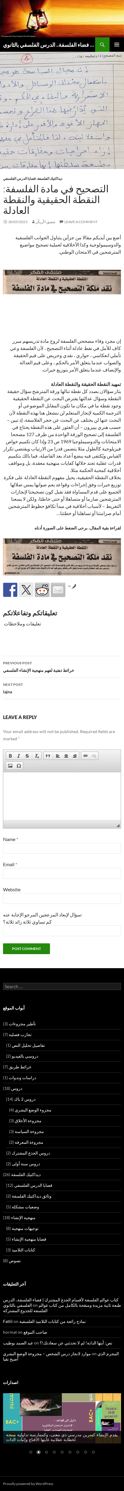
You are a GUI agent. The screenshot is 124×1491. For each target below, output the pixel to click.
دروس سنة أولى (26, 1163)
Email (10, 864)
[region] (62, 1427)
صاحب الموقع (35, 1332)
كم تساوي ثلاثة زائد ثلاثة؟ (27, 922)
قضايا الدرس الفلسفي (19, 178)
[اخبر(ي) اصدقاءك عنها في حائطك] (10, 590)
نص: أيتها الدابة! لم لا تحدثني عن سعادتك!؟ (76, 1342)
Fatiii (8, 1321)
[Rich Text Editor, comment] (62, 796)
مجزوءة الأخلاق (28, 1120)
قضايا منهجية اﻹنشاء (29, 1239)
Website (11, 889)
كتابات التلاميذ (23, 1249)
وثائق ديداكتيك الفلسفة (31, 1195)
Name (10, 839)
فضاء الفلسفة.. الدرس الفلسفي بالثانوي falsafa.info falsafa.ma (49, 44)
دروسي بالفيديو (25, 1056)
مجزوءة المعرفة (29, 1142)
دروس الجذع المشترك (31, 1152)
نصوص (15, 1260)
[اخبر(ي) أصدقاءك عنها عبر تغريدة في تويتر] (26, 590)
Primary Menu (117, 44)
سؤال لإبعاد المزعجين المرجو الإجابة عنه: (42, 914)
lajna (13, 688)
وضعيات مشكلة (25, 1206)
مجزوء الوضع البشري (33, 1109)
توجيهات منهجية (25, 1228)
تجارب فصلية (20, 1034)
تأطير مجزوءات (22, 1023)
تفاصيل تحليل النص (28, 1045)
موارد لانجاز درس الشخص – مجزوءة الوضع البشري (47, 1353)
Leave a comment (81, 222)
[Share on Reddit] (42, 590)
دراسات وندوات (22, 1077)
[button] (10, 756)
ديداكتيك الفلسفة (49, 178)
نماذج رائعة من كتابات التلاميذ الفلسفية (52, 1321)
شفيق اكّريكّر (45, 222)
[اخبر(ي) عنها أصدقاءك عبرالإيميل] (58, 590)
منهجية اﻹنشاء (23, 1217)
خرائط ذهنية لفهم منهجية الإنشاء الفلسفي (38, 667)
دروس (16, 1088)
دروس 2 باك (25, 1099)
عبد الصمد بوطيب (18, 1342)
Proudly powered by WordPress (28, 1483)
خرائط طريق (20, 1066)
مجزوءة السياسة (29, 1131)
